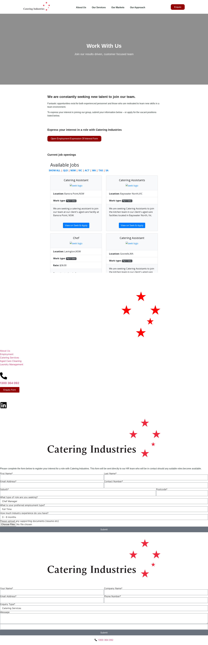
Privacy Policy (7, 410)
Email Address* (8, 481)
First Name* (6, 473)
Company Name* (113, 588)
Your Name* (6, 588)
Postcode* (161, 489)
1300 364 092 (9, 383)
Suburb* (4, 489)
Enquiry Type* (7, 604)
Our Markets (117, 7)
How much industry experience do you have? (24, 513)
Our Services (99, 7)
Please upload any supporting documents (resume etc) (29, 521)
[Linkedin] (3, 405)
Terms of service (26, 410)
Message (4, 612)
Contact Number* (113, 481)
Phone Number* (112, 596)
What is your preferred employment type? (22, 505)
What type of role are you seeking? (19, 497)
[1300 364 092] (3, 375)
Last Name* (110, 473)
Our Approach (137, 7)
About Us (81, 7)
